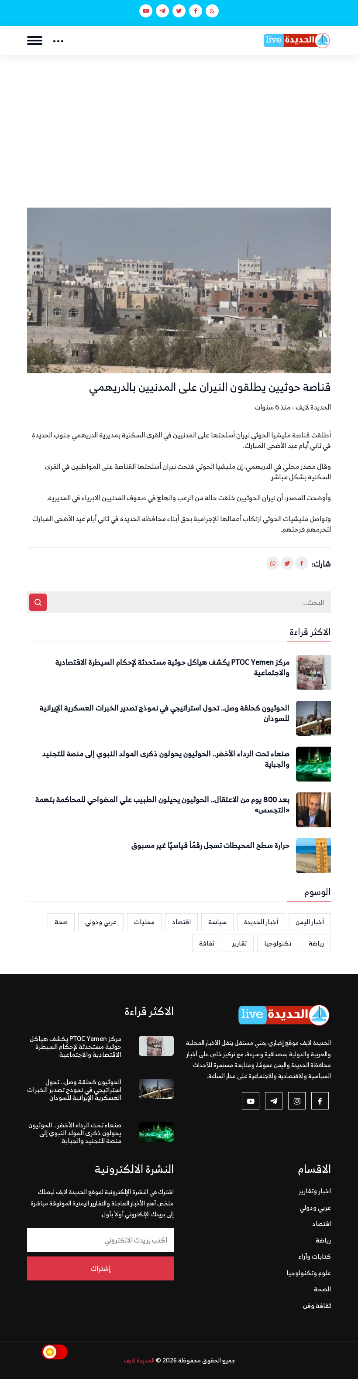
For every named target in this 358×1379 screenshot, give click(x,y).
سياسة (217, 922)
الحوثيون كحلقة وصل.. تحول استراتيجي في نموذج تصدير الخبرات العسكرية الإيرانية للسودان (164, 713)
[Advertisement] (179, 120)
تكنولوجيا (277, 943)
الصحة (322, 1289)
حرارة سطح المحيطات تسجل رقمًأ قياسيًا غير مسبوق (210, 845)
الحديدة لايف (139, 1360)
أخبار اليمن (310, 922)
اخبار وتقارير (315, 1191)
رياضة (316, 943)
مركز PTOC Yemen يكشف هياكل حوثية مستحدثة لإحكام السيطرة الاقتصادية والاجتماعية (172, 667)
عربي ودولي (101, 922)
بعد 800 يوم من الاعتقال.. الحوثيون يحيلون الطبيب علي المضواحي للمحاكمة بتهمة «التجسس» (162, 805)
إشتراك (100, 1268)
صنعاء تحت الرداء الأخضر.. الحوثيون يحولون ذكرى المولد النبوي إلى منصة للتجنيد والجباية (165, 759)
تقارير (239, 943)
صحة (61, 922)
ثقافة (206, 943)
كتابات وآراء (315, 1256)
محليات (144, 922)
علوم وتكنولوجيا (308, 1273)
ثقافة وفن (317, 1305)
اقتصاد (181, 922)
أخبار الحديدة (261, 922)
